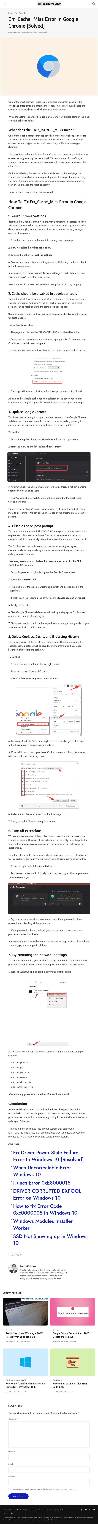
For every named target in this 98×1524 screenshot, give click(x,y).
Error (10, 13)
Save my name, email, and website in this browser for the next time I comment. (44, 1489)
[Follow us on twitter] (86, 1509)
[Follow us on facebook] (82, 1509)
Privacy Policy (8, 1513)
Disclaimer (27, 1509)
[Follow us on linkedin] (90, 1509)
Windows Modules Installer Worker (43, 1224)
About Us (48, 1509)
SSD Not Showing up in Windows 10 (50, 1240)
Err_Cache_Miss (16, 1254)
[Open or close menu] (5, 3)
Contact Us (38, 1509)
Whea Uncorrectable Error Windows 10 (42, 1171)
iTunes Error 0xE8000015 (42, 1182)
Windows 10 (21, 1380)
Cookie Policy (8, 1509)
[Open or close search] (94, 4)
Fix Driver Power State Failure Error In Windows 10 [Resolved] (48, 1156)
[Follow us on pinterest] (94, 1509)
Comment (13, 1419)
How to (12, 1380)
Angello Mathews (14, 32)
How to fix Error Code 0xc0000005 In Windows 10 (45, 1209)
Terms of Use (59, 1509)
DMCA (18, 1509)
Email (11, 1464)
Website (11, 1476)
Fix (16, 13)
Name (11, 1451)
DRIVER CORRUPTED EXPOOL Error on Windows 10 (47, 1194)
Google (22, 13)
